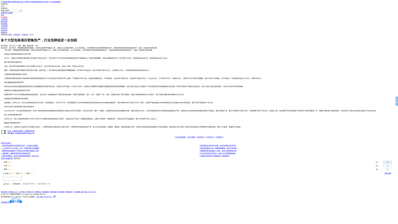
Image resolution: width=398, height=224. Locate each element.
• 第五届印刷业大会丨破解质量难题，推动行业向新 (218, 148)
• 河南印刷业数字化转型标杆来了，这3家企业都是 (19, 145)
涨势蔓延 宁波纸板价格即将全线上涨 (20, 133)
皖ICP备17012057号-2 (44, 197)
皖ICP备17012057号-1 (88, 192)
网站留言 (69, 192)
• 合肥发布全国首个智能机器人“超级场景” (214, 156)
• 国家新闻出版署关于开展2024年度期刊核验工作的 (20, 151)
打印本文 (210, 137)
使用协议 (38, 192)
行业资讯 (16, 34)
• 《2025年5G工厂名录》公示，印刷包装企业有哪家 (20, 148)
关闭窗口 (219, 137)
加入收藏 (191, 137)
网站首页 (4, 192)
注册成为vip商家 (7, 13)
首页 (10, 34)
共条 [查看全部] (7, 158)
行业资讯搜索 (180, 137)
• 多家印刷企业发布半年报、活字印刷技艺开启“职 (217, 145)
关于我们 (22, 192)
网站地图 (53, 192)
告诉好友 (200, 137)
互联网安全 (5, 202)
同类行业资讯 (6, 143)
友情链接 (61, 192)
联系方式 (30, 192)
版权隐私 (45, 192)
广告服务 (77, 192)
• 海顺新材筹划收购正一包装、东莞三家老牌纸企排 (218, 151)
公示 (16, 192)
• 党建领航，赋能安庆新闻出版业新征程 (15, 153)
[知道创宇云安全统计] (15, 202)
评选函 (11, 192)
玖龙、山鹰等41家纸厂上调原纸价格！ (21, 131)
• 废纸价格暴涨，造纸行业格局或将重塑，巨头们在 (20, 156)
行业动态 (25, 34)
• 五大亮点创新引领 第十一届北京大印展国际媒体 (217, 153)
